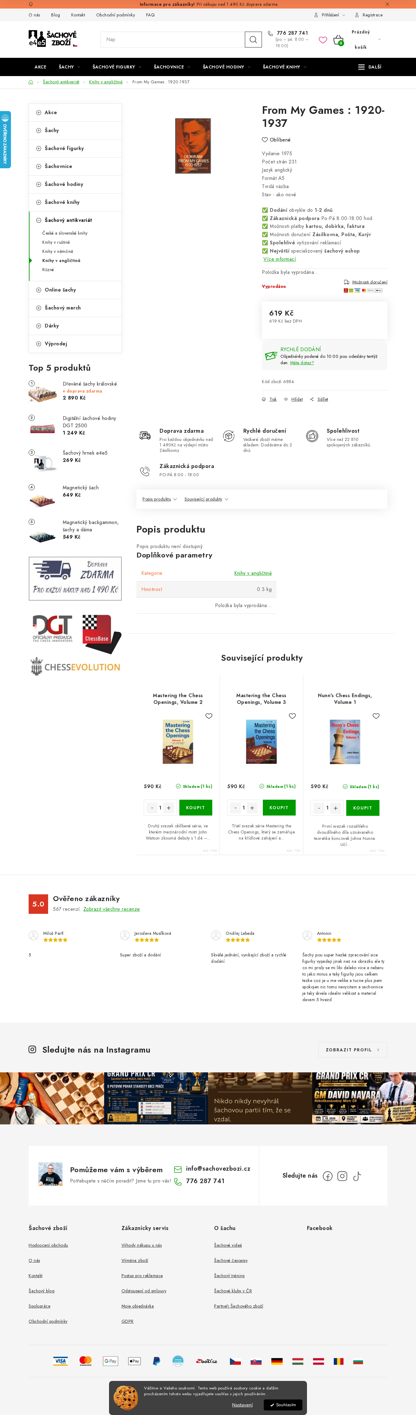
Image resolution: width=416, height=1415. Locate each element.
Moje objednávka (138, 1306)
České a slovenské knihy (65, 233)
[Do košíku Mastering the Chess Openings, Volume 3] (279, 808)
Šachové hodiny (64, 184)
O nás (34, 15)
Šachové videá (228, 1245)
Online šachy (60, 289)
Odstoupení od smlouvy (144, 1291)
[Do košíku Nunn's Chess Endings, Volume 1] (362, 808)
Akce (51, 112)
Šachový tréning (229, 1276)
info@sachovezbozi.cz (218, 1168)
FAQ (150, 15)
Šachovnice (58, 166)
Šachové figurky (64, 148)
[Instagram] (342, 1176)
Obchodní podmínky (115, 15)
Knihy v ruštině (56, 242)
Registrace (373, 15)
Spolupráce (39, 1306)
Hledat (253, 39)
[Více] (369, 67)
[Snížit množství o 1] (151, 807)
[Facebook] (328, 1176)
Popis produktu (157, 499)
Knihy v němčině (57, 251)
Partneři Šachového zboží (238, 1306)
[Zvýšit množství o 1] (168, 807)
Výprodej (56, 343)
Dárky (52, 325)
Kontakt (78, 15)
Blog (55, 15)
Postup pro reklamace (142, 1276)
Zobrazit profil (349, 1050)
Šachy (52, 130)
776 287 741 (291, 33)
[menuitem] (40, 67)
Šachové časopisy (231, 1260)
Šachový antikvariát (68, 220)
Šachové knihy (62, 202)
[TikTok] (357, 1176)
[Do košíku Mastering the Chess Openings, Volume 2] (196, 808)
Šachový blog (42, 1291)
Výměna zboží (135, 1260)
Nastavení (242, 1405)
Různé (48, 270)
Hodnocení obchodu (48, 1245)
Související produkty (203, 499)
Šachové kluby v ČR (233, 1291)
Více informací (279, 259)
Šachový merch (63, 307)
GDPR (128, 1321)
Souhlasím (286, 1405)
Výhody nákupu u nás (142, 1245)
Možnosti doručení (370, 282)
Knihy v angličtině (61, 260)
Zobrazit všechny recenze (111, 909)
